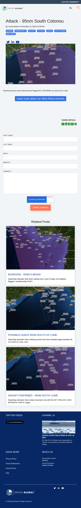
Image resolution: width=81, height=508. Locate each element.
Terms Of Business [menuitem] (13, 463)
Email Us (45, 460)
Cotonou (41, 30)
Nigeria (49, 30)
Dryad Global (14, 26)
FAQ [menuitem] (7, 473)
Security (32, 30)
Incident (9, 30)
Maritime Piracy (20, 30)
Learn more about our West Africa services (40, 98)
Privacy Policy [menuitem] (11, 459)
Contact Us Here (47, 465)
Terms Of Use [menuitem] (11, 468)
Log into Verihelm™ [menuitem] (70, 2)
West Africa (11, 34)
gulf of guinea (60, 30)
